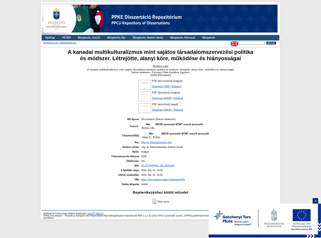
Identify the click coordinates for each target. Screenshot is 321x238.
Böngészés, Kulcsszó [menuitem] (182, 37)
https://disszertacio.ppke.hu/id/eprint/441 (163, 179)
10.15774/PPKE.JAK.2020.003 (157, 165)
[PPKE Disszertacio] (160, 33)
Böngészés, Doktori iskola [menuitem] (148, 37)
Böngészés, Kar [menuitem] (116, 37)
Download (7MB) (161, 86)
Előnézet (176, 86)
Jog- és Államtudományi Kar (156, 142)
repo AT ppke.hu (95, 213)
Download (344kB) (162, 110)
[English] (234, 42)
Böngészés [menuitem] (208, 37)
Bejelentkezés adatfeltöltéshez (60, 42)
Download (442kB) (162, 98)
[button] (154, 201)
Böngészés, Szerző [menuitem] (89, 37)
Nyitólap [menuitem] (50, 37)
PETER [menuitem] (66, 37)
